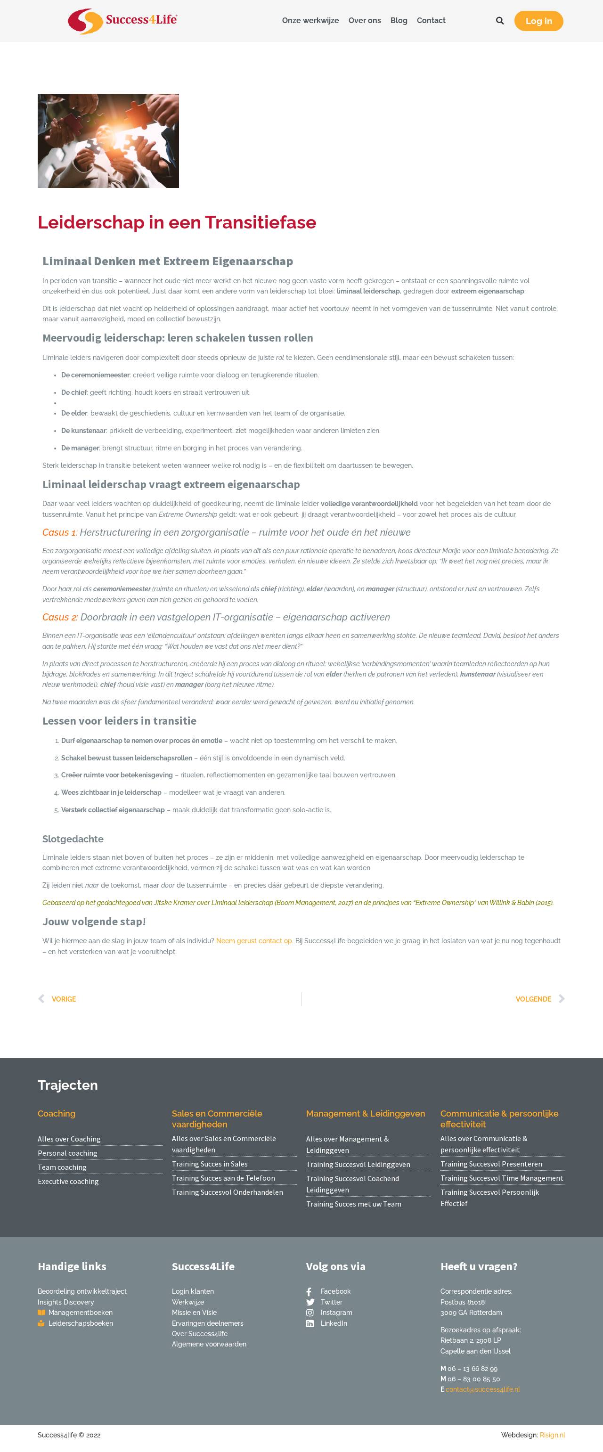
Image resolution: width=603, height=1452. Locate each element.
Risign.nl (552, 1435)
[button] (500, 21)
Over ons (365, 20)
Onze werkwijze (310, 20)
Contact (431, 20)
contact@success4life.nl (483, 1389)
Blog (399, 20)
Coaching (56, 1113)
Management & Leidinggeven (365, 1113)
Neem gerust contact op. (254, 941)
